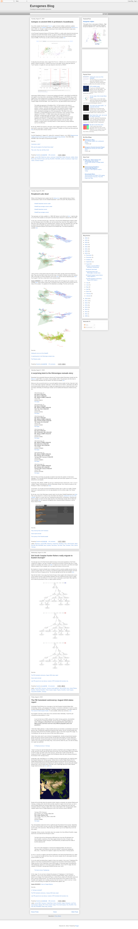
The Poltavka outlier (35, 359)
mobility (72, 157)
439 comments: (52, 901)
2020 (86, 251)
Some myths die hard (36, 533)
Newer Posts (34, 912)
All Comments (88, 327)
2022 (86, 246)
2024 (86, 242)
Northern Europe (41, 158)
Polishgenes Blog (89, 139)
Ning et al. (33, 379)
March (88, 291)
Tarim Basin (54, 545)
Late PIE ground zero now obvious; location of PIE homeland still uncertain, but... (50, 681)
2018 (86, 298)
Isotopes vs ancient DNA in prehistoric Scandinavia (52, 22)
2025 (86, 240)
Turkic (72, 545)
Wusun (76, 545)
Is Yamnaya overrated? (36, 890)
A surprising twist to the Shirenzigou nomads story (42, 356)
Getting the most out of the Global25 (39, 353)
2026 (86, 238)
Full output (36, 401)
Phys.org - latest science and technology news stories (93, 160)
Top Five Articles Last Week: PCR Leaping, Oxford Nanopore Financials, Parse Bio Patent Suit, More (95, 177)
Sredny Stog (44, 906)
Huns (65, 543)
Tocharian (68, 545)
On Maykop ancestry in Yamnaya (42, 745)
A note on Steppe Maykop (47, 884)
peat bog (47, 158)
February (88, 293)
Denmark (68, 157)
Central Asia (55, 543)
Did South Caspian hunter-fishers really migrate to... (94, 275)
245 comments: (52, 155)
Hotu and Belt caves (64, 688)
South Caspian (70, 690)
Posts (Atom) (58, 916)
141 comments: (52, 541)
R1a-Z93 (33, 545)
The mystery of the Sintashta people (39, 536)
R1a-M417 (52, 158)
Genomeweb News (90, 174)
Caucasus (43, 688)
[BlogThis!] (60, 155)
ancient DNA (38, 157)
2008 (86, 316)
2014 (86, 307)
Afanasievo (37, 543)
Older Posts (74, 912)
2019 (86, 253)
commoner (52, 157)
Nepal (76, 543)
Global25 (44, 27)
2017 (86, 300)
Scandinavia (68, 158)
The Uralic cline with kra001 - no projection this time (98, 106)
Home (55, 912)
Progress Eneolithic (61, 690)
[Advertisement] (54, 174)
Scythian (49, 545)
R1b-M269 (57, 158)
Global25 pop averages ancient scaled (43, 206)
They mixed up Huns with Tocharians (39, 530)
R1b (37, 545)
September (89, 261)
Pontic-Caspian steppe (51, 690)
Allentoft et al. (74, 27)
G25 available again (95, 86)
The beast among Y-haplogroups (41, 870)
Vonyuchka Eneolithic (36, 691)
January (88, 295)
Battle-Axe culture (45, 157)
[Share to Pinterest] (65, 155)
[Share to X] (62, 155)
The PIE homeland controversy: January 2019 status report (45, 893)
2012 (86, 311)
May (87, 287)
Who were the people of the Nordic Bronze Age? (42, 147)
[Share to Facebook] (63, 155)
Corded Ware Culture (60, 157)
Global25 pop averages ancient (41, 212)
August (88, 264)
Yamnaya (33, 547)
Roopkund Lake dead (40, 194)
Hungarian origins (88, 21)
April (87, 289)
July (87, 282)
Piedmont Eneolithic (40, 690)
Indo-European (70, 543)
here (64, 37)
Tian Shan (59, 545)
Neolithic (33, 690)
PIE (44, 904)
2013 (86, 309)
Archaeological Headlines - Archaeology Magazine (92, 167)
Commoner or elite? (35, 144)
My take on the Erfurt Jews (96, 124)
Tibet (64, 545)
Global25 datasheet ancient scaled (42, 203)
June (87, 284)
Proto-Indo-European (61, 904)
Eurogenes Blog (42, 6)
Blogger (77, 925)
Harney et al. (56, 198)
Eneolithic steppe (61, 903)
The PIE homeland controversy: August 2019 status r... (94, 279)
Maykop (40, 904)
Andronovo (49, 543)
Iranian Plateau (73, 688)
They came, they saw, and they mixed (40, 150)
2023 (86, 244)
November (89, 257)
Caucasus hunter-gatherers (53, 688)
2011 (86, 313)
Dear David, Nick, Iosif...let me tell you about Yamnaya (98, 115)
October (88, 259)
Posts (86, 325)
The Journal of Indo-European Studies (40, 710)
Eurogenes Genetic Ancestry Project (95, 147)
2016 (86, 302)
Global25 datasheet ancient (40, 209)
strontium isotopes (39, 160)
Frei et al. (50, 26)
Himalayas (61, 543)
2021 (86, 249)
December (89, 255)
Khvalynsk (67, 903)
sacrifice (63, 158)
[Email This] (58, 155)
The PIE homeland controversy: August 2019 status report (44, 675)
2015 (86, 305)
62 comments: (51, 686)
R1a (67, 904)
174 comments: (52, 364)
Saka (45, 545)
